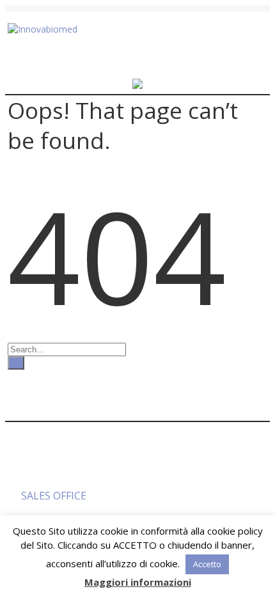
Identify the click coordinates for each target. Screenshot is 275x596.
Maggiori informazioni (137, 582)
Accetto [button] (207, 564)
